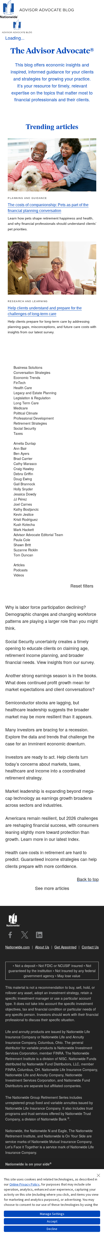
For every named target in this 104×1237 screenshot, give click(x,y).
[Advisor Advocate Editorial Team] (52, 534)
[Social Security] (52, 428)
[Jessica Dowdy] (52, 494)
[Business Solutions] (52, 367)
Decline (52, 1229)
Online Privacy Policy (24, 1184)
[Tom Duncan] (52, 555)
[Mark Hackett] (52, 529)
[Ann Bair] (52, 448)
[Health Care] (52, 387)
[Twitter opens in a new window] (24, 935)
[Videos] (52, 575)
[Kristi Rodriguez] (52, 519)
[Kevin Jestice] (52, 514)
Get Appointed (65, 947)
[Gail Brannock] (52, 484)
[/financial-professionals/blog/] (37, 17)
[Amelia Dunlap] (52, 443)
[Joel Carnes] (52, 504)
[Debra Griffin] (52, 473)
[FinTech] (52, 382)
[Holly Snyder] (52, 489)
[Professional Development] (52, 418)
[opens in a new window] (10, 935)
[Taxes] (52, 433)
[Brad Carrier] (52, 458)
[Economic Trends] (52, 377)
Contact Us (90, 947)
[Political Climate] (52, 413)
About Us (42, 947)
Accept (52, 1221)
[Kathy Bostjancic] (52, 509)
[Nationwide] (15, 920)
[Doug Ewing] (52, 478)
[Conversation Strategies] (52, 372)
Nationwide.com (17, 947)
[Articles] (52, 565)
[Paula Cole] (52, 539)
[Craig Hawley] (52, 468)
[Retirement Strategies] (52, 423)
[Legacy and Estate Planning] (52, 392)
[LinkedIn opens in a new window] (39, 935)
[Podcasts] (52, 570)
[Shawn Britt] (52, 544)
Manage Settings (52, 1214)
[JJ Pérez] (52, 499)
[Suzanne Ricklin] (52, 550)
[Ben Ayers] (52, 453)
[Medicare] (52, 408)
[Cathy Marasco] (52, 463)
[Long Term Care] (52, 403)
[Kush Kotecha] (52, 524)
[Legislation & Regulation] (52, 397)
